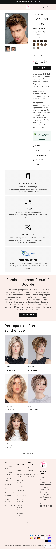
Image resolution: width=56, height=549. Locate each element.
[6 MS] (45, 41)
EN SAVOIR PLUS (28, 315)
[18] (38, 44)
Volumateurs (9, 485)
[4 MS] (41, 41)
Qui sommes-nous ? (21, 469)
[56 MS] (34, 48)
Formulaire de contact (33, 469)
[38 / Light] (38, 48)
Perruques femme (8, 467)
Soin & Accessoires (9, 500)
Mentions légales (20, 515)
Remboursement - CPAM (22, 475)
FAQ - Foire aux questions (33, 475)
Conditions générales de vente (21, 507)
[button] (4, 7)
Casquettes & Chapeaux (9, 494)
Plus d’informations (42, 139)
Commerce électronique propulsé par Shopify (33, 545)
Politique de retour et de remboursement (22, 493)
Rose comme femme (15, 545)
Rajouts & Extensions (8, 479)
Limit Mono (8, 366)
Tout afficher (28, 454)
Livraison (20, 486)
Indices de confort (20, 481)
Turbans (7, 489)
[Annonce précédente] (3, 1)
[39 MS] (45, 44)
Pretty (6, 443)
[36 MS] (41, 44)
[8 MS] (34, 44)
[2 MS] (38, 41)
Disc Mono (31, 366)
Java (29, 405)
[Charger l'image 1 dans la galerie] (7, 49)
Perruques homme (8, 473)
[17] (34, 41)
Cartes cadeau (10, 505)
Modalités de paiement (21, 500)
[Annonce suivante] (52, 1)
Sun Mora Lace (9, 405)
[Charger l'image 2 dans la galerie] (13, 49)
